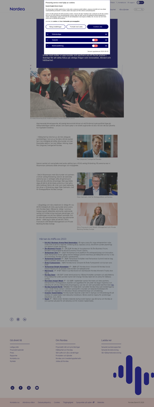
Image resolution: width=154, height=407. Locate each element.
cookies (55, 21)
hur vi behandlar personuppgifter (70, 21)
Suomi (61, 6)
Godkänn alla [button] (97, 27)
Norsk (57, 6)
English (52, 6)
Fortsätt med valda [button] (76, 27)
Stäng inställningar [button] (55, 27)
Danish (48, 6)
